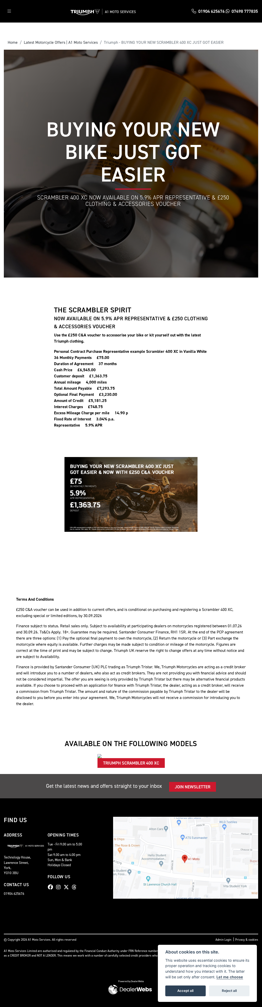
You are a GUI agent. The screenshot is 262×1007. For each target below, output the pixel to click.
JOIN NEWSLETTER (192, 787)
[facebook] (52, 887)
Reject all (229, 991)
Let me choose (229, 977)
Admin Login (223, 940)
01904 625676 (211, 11)
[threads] (75, 887)
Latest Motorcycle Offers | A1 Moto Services (61, 42)
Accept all (185, 991)
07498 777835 (245, 11)
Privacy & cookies (246, 940)
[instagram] (59, 887)
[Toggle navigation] (9, 11)
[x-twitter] (67, 887)
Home (13, 42)
